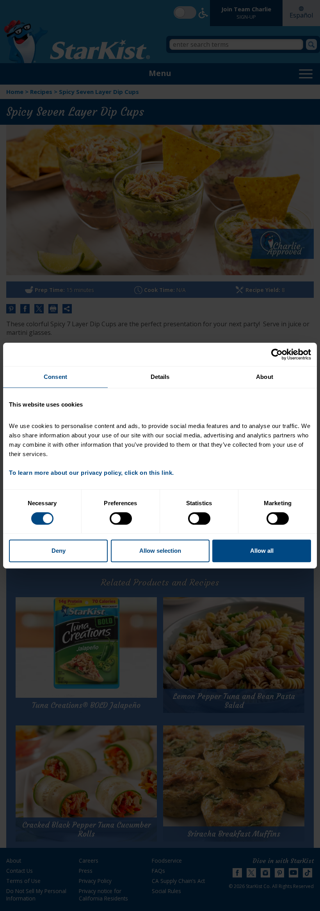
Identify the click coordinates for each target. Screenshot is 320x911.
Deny (59, 550)
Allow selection (160, 550)
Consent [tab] (55, 376)
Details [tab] (160, 376)
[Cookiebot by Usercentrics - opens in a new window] (277, 354)
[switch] (121, 518)
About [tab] (264, 376)
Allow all (262, 550)
